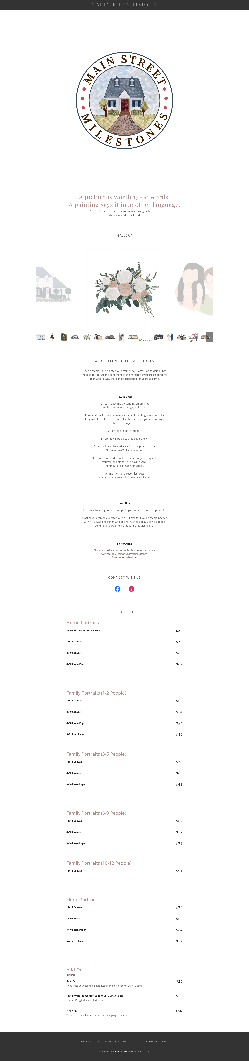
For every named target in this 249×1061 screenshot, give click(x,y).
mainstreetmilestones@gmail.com (124, 407)
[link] (124, 5)
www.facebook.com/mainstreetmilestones (124, 553)
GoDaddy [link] (121, 1051)
